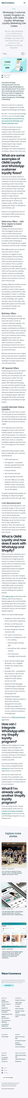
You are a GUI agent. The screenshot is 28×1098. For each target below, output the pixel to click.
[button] (24, 3)
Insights (4, 868)
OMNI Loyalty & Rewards (18, 1003)
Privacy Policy (11, 1088)
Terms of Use (4, 1088)
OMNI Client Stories (20, 1059)
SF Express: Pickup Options (19, 1011)
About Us (4, 1055)
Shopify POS (5, 1008)
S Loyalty (17, 1006)
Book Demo (18, 1061)
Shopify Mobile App (6, 1028)
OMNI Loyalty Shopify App (20, 1056)
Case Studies (5, 1036)
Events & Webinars (20, 1047)
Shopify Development (5, 1001)
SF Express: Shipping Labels (20, 1015)
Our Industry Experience (5, 1058)
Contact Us (4, 1061)
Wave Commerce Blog (20, 1037)
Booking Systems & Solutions (6, 1011)
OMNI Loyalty (9, 596)
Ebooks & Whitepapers (18, 1043)
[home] (8, 3)
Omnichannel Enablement (5, 1025)
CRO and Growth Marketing (6, 1021)
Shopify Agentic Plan (7, 1014)
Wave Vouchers (19, 1008)
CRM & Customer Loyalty (6, 1005)
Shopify (4, 909)
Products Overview (20, 1000)
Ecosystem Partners (20, 1040)
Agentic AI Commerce (5, 1017)
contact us (5, 768)
